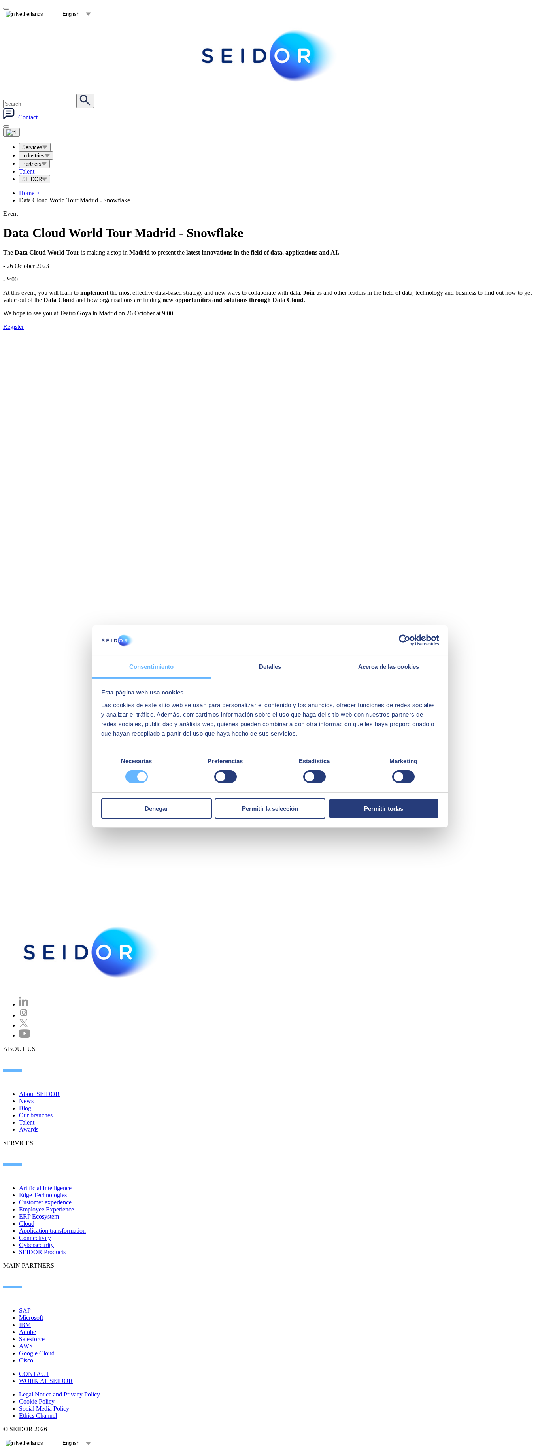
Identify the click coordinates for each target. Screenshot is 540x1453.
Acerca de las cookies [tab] (388, 666)
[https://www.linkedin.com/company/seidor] (23, 1004)
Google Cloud (37, 1353)
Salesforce (32, 1339)
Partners (32, 164)
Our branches (36, 1115)
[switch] (225, 776)
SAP (25, 1310)
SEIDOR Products (42, 1252)
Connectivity (35, 1237)
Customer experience (45, 1202)
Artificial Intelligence (45, 1188)
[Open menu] (11, 132)
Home (29, 193)
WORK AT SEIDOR (46, 1381)
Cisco (26, 1360)
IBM (25, 1324)
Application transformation (52, 1230)
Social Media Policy (44, 1408)
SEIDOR (32, 179)
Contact (28, 117)
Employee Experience (46, 1209)
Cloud (26, 1223)
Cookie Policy (37, 1401)
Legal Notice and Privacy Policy (59, 1394)
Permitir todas (383, 808)
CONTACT (34, 1373)
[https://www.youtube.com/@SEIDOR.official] (24, 1035)
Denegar (156, 808)
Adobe (27, 1331)
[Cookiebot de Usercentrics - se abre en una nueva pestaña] (404, 640)
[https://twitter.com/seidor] (23, 1025)
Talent (26, 171)
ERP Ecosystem (39, 1216)
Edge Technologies (43, 1195)
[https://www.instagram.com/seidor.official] (23, 1015)
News (26, 1101)
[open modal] (6, 9)
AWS (26, 1346)
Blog (25, 1108)
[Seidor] (270, 56)
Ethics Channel (38, 1415)
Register (13, 326)
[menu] (6, 126)
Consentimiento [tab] (151, 666)
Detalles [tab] (270, 666)
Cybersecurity (36, 1245)
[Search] (85, 101)
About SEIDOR (39, 1094)
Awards (28, 1129)
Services (32, 147)
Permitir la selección (270, 808)
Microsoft (31, 1317)
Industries (33, 156)
